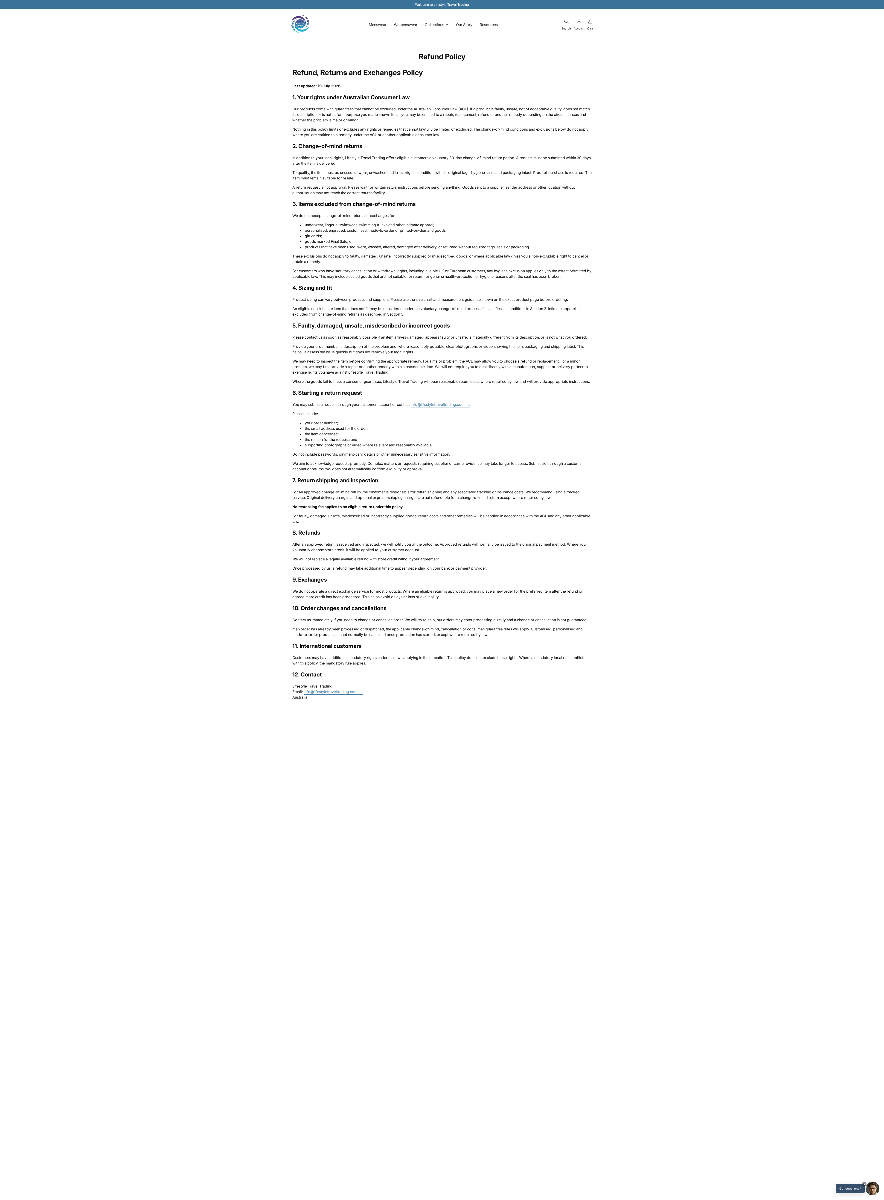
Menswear (378, 24)
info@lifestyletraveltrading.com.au (440, 404)
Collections (434, 24)
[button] (857, 1188)
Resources (489, 24)
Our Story (464, 24)
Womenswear (405, 24)
